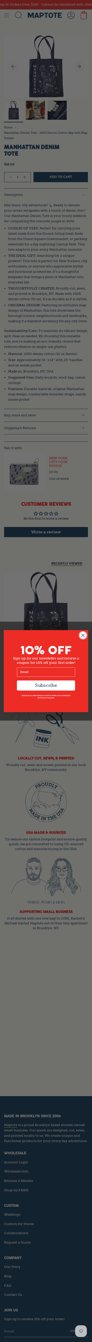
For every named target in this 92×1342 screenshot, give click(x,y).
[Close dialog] (83, 635)
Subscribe (46, 685)
